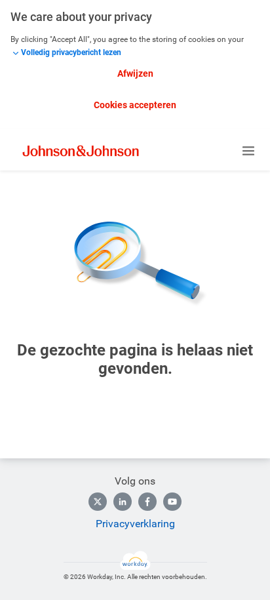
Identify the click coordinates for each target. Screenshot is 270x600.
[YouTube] (172, 501)
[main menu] (248, 150)
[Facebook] (147, 501)
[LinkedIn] (122, 501)
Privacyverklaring (135, 523)
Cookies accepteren (135, 105)
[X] (97, 501)
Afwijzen (135, 73)
